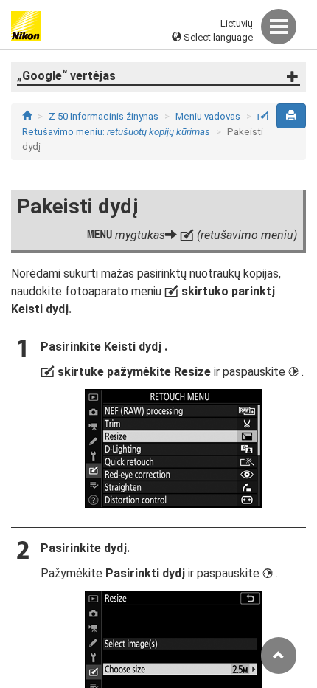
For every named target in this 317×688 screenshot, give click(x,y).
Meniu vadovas (207, 116)
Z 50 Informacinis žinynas (103, 116)
